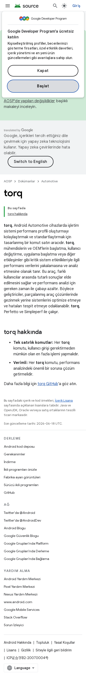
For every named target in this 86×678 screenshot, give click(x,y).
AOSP (8, 181)
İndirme (10, 462)
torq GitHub (48, 383)
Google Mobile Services (21, 609)
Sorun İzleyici (14, 625)
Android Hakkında (17, 642)
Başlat (43, 86)
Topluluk (42, 642)
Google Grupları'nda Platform (26, 543)
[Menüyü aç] (7, 6)
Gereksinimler (14, 454)
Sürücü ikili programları (21, 485)
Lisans (11, 650)
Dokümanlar (26, 181)
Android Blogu (15, 528)
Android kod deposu (19, 446)
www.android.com (18, 602)
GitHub (9, 492)
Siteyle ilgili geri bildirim (54, 650)
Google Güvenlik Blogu (21, 536)
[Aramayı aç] (55, 6)
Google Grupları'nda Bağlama (26, 559)
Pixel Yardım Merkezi (19, 586)
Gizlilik (26, 650)
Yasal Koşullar (64, 642)
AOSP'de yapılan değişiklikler (29, 101)
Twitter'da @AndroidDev (22, 520)
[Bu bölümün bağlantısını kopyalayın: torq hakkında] (46, 332)
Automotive (49, 181)
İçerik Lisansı (64, 400)
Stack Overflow (15, 617)
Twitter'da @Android (19, 513)
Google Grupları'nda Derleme (26, 551)
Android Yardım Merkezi (22, 579)
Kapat (43, 70)
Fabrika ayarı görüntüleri (22, 477)
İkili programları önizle (20, 469)
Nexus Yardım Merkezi (21, 594)
